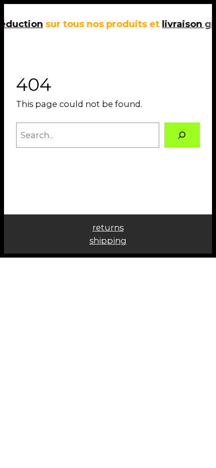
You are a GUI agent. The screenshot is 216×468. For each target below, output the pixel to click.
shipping (108, 241)
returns (108, 227)
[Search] (182, 135)
